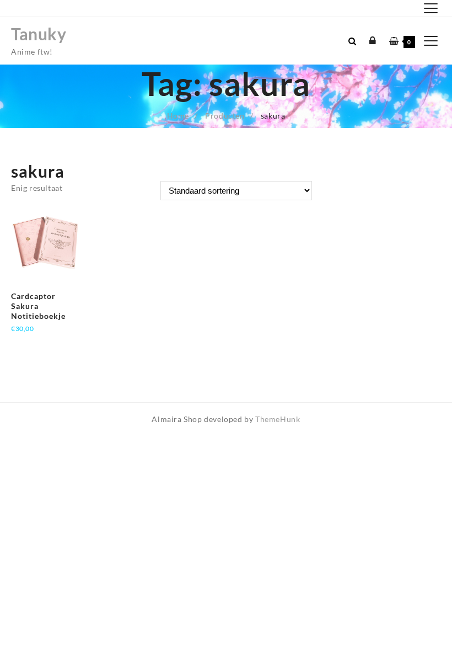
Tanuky (39, 34)
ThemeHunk (277, 419)
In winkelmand (38, 341)
